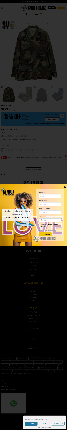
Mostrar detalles (58, 423)
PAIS (40, 216)
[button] (64, 186)
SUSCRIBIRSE (45, 234)
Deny (44, 423)
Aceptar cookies (31, 423)
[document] (33, 215)
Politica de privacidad (48, 427)
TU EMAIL (42, 192)
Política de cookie (41, 427)
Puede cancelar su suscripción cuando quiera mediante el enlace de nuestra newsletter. (49, 229)
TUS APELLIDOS (44, 208)
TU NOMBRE (43, 200)
